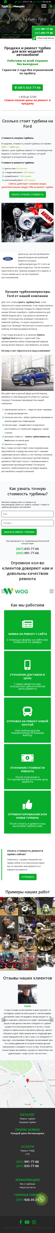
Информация (28, 1180)
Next (52, 591)
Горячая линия (27, 1195)
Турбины (15, 34)
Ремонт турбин (27, 1118)
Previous (3, 591)
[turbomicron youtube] (27, 1222)
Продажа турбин (30, 34)
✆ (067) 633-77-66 (27, 87)
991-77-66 (44, 29)
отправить (27, 877)
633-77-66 (44, 33)
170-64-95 (43, 1)
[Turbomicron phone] (5, 2)
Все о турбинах (27, 1183)
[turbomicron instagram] (34, 1222)
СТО (27, 1154)
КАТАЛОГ (27, 1114)
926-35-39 (27, 1200)
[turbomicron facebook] (20, 1222)
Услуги (27, 1146)
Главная (5, 34)
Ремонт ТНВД (27, 1150)
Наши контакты (27, 1187)
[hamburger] (43, 6)
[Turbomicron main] (12, 8)
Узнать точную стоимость (28, 194)
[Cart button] (51, 6)
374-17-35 (25, 1)
